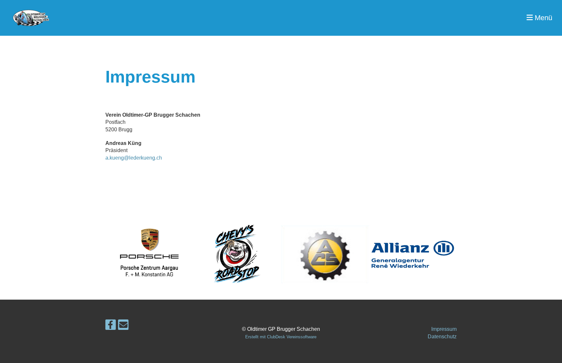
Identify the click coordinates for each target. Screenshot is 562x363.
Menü (542, 18)
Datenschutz (442, 336)
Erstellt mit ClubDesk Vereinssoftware (280, 336)
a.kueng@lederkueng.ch (133, 158)
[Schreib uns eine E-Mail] (123, 326)
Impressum (444, 329)
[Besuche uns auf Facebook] (110, 326)
